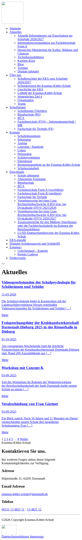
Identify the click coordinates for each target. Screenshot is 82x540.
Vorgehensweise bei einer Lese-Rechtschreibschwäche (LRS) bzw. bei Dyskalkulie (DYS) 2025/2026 (42, 204)
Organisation (26, 100)
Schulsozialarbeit (28, 168)
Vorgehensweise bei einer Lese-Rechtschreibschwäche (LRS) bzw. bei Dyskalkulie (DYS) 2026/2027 (42, 215)
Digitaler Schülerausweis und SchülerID (35, 243)
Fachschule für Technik (32, 197)
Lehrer (22, 150)
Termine (23, 68)
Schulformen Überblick (32, 111)
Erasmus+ (16, 247)
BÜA (21, 118)
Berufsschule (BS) (29, 114)
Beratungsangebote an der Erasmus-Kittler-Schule (49, 164)
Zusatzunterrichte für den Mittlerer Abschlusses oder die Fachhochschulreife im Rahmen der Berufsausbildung (47, 225)
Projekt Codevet (28, 254)
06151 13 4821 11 (13, 509)
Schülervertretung (29, 157)
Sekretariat (24, 139)
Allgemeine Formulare (32, 179)
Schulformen (18, 107)
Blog (21, 64)
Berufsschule (26, 182)
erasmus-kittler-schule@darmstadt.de (25, 494)
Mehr (5, 315)
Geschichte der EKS (30, 89)
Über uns (15, 75)
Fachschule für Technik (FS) (35, 129)
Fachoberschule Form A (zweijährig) (40, 189)
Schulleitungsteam (29, 136)
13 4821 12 (34, 509)
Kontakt (15, 132)
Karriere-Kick (26, 60)
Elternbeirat (25, 161)
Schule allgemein (28, 175)
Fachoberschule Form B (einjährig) (40, 193)
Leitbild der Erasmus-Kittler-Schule (40, 93)
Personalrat (24, 154)
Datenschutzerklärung (15, 536)
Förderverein (18, 258)
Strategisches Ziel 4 (30, 96)
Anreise (22, 143)
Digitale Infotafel (28, 71)
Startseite (15, 28)
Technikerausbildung (31, 57)
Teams (22, 103)
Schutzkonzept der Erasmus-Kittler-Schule (44, 85)
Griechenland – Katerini (33, 250)
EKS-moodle (18, 240)
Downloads (17, 172)
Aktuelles (15, 32)
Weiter (24, 439)
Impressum (37, 536)
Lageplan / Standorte (31, 146)
